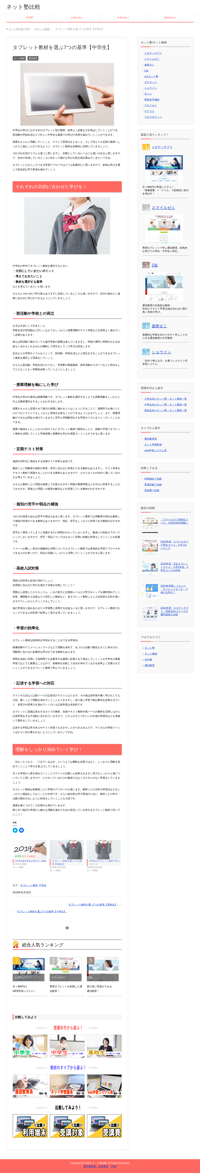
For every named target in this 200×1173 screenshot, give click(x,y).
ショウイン (150, 88)
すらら (148, 94)
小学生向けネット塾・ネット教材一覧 (165, 398)
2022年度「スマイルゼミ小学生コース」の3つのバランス (174, 545)
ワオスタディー (153, 117)
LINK (114, 1166)
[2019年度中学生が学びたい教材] (30, 849)
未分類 (148, 659)
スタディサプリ (153, 53)
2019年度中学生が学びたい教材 (30, 861)
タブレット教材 (29, 885)
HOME (29, 17)
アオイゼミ (150, 105)
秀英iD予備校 (151, 99)
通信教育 (33, 58)
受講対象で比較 (153, 484)
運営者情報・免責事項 (95, 1166)
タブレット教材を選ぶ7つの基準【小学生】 (41, 911)
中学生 (42, 885)
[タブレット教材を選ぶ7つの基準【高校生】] (67, 849)
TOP (19, 29)
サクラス (149, 111)
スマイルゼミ (151, 59)
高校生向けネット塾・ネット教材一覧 (165, 410)
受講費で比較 (151, 490)
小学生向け (76, 17)
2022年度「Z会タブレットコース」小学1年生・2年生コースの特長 (174, 567)
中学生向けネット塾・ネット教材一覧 (165, 404)
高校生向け (170, 17)
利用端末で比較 (153, 478)
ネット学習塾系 (153, 444)
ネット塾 (150, 648)
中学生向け (123, 17)
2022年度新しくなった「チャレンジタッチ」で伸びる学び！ (174, 589)
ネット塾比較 (23, 7)
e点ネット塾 (151, 76)
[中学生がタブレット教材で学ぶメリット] (104, 849)
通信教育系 (150, 438)
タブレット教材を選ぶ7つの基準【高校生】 (92, 904)
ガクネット (150, 82)
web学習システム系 (155, 450)
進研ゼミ (149, 65)
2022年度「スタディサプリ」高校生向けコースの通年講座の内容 (174, 611)
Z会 (146, 70)
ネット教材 (19, 58)
